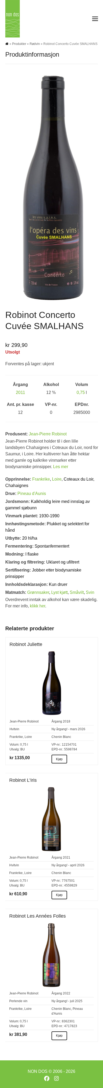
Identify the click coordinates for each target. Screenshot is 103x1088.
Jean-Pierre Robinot (48, 434)
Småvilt (77, 592)
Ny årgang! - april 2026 (68, 865)
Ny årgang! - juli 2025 (67, 1001)
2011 (20, 392)
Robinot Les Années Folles (37, 916)
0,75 (81, 392)
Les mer (60, 466)
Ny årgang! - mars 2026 (68, 729)
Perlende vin (18, 1001)
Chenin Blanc (61, 737)
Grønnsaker (38, 592)
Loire (57, 479)
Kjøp (59, 759)
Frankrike (41, 479)
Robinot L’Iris (23, 780)
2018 (66, 721)
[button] (95, 18)
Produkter (19, 44)
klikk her (37, 606)
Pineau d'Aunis (31, 493)
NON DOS (38, 1071)
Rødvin (35, 44)
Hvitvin (14, 729)
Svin (90, 592)
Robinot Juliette (26, 644)
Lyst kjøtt (59, 592)
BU (22, 749)
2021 (66, 857)
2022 (66, 993)
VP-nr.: (56, 744)
